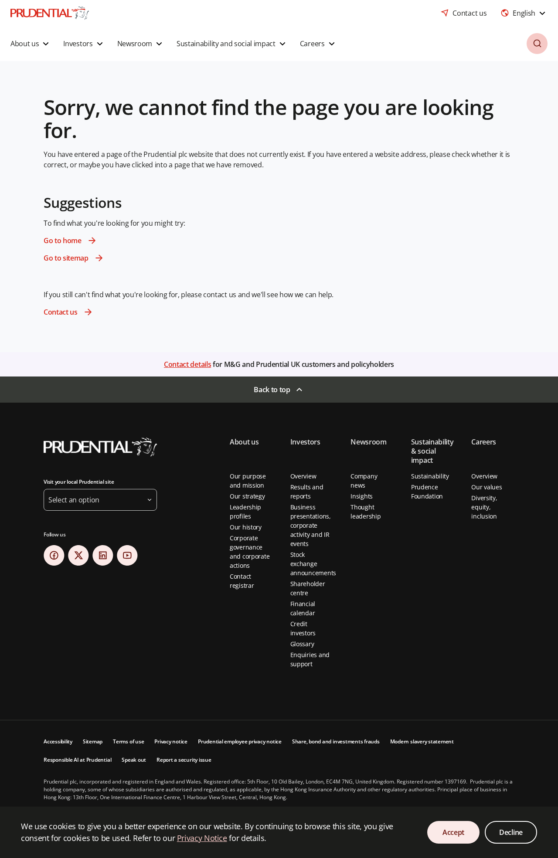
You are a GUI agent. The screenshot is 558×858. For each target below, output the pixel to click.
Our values (486, 487)
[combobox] (524, 13)
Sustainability (430, 476)
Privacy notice (170, 741)
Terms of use (128, 741)
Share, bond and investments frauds (336, 741)
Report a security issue (184, 759)
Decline (511, 832)
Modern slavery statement (422, 741)
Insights (361, 496)
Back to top (272, 389)
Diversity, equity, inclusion (484, 507)
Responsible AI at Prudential (77, 759)
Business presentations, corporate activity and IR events (310, 525)
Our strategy (247, 496)
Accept (453, 832)
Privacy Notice (202, 838)
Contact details (187, 364)
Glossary (302, 644)
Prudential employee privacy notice (240, 741)
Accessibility (58, 741)
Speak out (134, 759)
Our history (246, 527)
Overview (303, 476)
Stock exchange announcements (313, 563)
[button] (30, 43)
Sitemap (92, 741)
